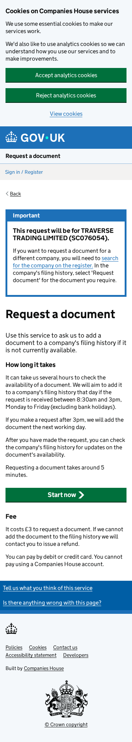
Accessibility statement (31, 655)
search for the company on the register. (65, 262)
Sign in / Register (24, 172)
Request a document (33, 155)
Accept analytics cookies (66, 75)
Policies (14, 647)
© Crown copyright (66, 724)
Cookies (38, 647)
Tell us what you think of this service (47, 587)
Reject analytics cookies (66, 95)
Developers (75, 655)
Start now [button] (62, 495)
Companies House (44, 668)
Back (15, 194)
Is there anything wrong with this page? (52, 602)
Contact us (65, 647)
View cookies (66, 113)
